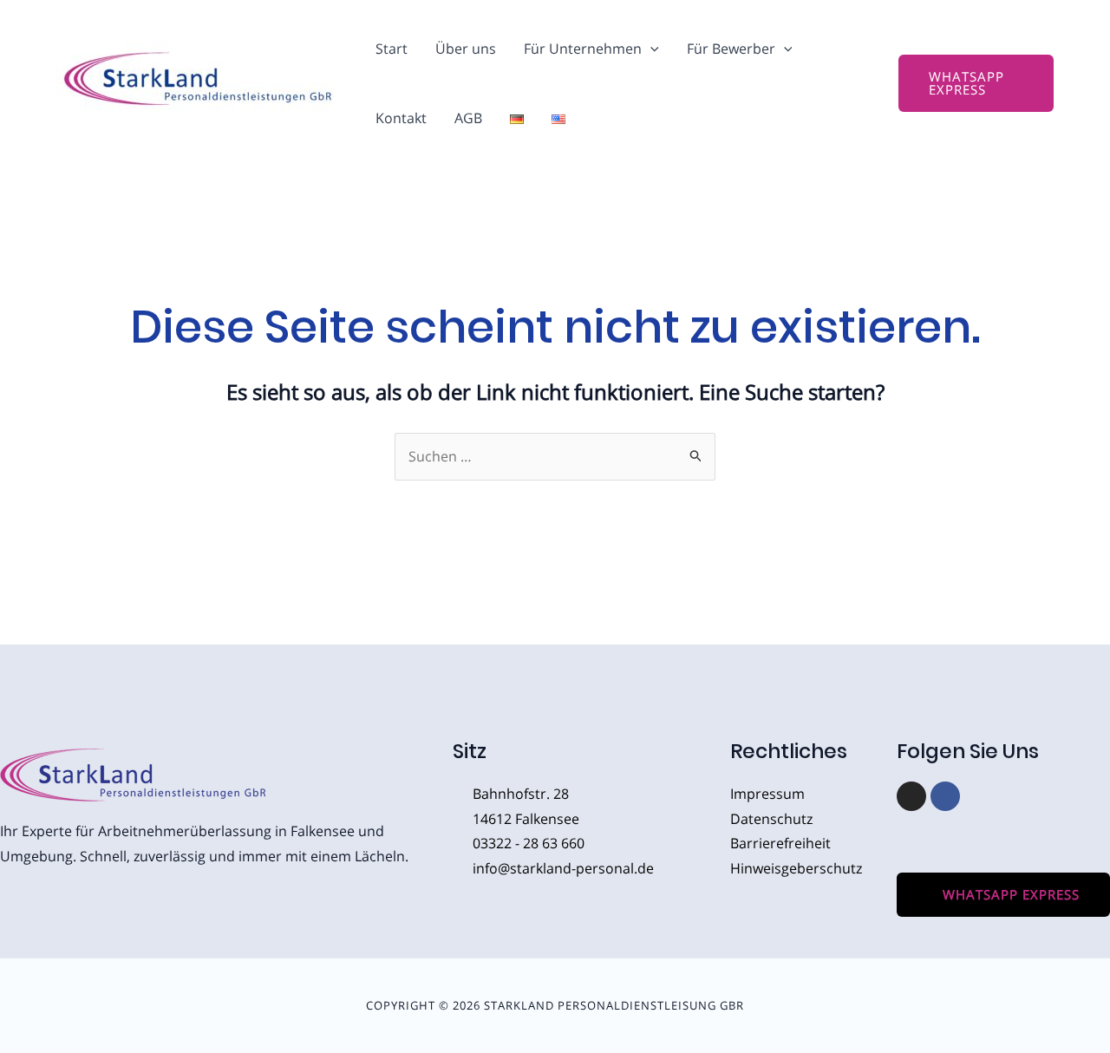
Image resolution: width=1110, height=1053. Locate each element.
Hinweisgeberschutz (796, 868)
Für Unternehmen (583, 48)
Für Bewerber (731, 48)
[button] (650, 48)
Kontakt (401, 118)
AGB (468, 118)
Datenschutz (771, 818)
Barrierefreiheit (780, 843)
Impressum (767, 793)
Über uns (465, 48)
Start (391, 48)
